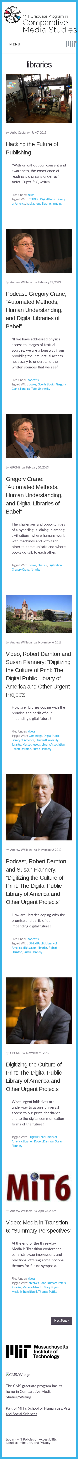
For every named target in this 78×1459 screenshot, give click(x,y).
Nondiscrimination (19, 1442)
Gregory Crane (20, 569)
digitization (55, 565)
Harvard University (47, 740)
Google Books (46, 384)
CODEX (33, 199)
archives (34, 1283)
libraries (47, 203)
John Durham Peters (53, 1283)
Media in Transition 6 (24, 1291)
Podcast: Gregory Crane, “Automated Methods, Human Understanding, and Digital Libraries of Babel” (36, 310)
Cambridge (35, 736)
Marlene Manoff (32, 1287)
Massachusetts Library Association (43, 744)
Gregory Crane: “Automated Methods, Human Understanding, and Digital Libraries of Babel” (34, 495)
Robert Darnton (21, 749)
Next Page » (61, 1320)
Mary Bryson (51, 1287)
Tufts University (40, 389)
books (32, 384)
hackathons (33, 203)
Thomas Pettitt (47, 1291)
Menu (15, 44)
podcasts (32, 380)
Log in (10, 1439)
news (30, 195)
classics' (42, 565)
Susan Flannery (42, 749)
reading (57, 203)
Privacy (45, 1442)
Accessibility (47, 1439)
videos (31, 731)
